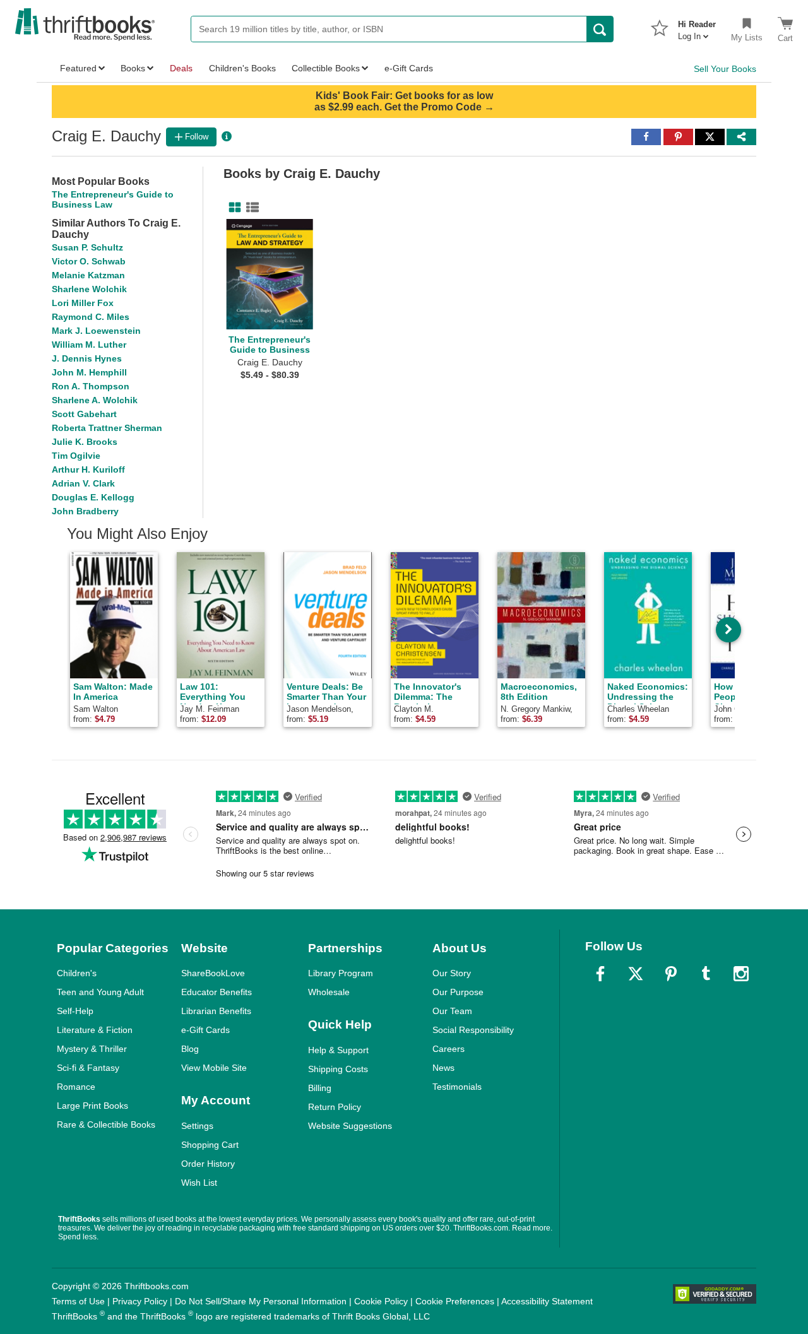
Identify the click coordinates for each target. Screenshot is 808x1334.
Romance (76, 1087)
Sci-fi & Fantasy (88, 1068)
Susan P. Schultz (87, 247)
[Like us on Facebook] (600, 974)
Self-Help (75, 1011)
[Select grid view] (232, 207)
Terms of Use (78, 1301)
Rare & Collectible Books (106, 1124)
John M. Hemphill (89, 372)
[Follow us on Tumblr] (706, 974)
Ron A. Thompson (90, 386)
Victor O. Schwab (89, 261)
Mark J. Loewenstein (96, 331)
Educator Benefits (216, 992)
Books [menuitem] (133, 68)
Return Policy (334, 1107)
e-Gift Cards (205, 1030)
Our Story (451, 973)
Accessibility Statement (547, 1301)
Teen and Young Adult (100, 992)
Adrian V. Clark (83, 483)
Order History (208, 1164)
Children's (77, 973)
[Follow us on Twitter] (636, 974)
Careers (448, 1049)
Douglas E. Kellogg (93, 497)
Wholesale (329, 992)
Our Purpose (458, 992)
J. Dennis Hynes (87, 358)
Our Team (452, 1011)
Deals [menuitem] (181, 68)
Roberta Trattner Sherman (107, 428)
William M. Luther (89, 344)
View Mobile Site (214, 1068)
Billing (319, 1088)
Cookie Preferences (454, 1301)
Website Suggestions (350, 1126)
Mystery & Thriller (92, 1049)
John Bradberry (85, 511)
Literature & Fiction (95, 1030)
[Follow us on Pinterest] (671, 974)
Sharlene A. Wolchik (95, 400)
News (443, 1068)
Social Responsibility (473, 1030)
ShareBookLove (213, 973)
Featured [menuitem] (78, 68)
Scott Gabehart (84, 414)
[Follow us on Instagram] (741, 974)
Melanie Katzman (88, 275)
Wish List (199, 1183)
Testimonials (457, 1087)
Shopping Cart (210, 1145)
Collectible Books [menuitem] (326, 68)
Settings (197, 1126)
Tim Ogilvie (76, 456)
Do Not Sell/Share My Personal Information (261, 1301)
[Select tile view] (250, 207)
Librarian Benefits (216, 1011)
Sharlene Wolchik (89, 289)
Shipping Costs (338, 1069)
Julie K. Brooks (84, 442)
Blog (190, 1049)
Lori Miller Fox (83, 303)
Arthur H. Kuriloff (88, 469)
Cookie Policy (381, 1301)
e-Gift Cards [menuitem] (408, 68)
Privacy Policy (139, 1301)
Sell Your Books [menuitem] (725, 69)
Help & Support (338, 1050)
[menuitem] (697, 26)
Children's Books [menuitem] (242, 68)
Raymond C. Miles (90, 317)
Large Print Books (92, 1106)
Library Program (340, 973)
